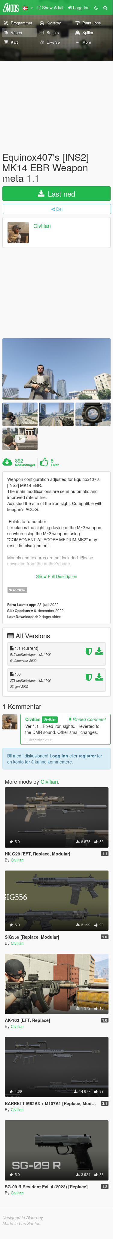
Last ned (60, 193)
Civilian (42, 225)
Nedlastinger (25, 465)
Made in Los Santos (21, 1223)
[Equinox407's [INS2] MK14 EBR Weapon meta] (56, 369)
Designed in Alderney (22, 1217)
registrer (87, 756)
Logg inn (59, 756)
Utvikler (50, 719)
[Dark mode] (96, 7)
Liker (55, 465)
